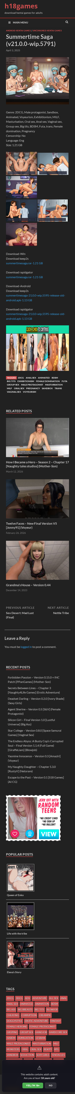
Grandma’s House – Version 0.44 (28, 585)
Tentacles (58, 1055)
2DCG (21, 377)
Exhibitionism (25, 381)
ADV (27, 998)
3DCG (19, 998)
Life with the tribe (17, 933)
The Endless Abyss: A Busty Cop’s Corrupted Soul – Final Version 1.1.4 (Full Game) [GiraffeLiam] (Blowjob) (35, 745)
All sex (53, 998)
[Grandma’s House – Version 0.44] (37, 581)
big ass (11, 1009)
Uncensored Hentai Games (47, 30)
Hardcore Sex (58, 1032)
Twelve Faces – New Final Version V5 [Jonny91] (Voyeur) (31, 525)
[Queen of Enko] (22, 891)
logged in (26, 646)
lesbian (40, 1037)
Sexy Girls (42, 1055)
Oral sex (19, 388)
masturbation (54, 384)
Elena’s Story (14, 972)
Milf (9, 388)
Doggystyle (14, 1020)
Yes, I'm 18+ (33, 1085)
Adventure (39, 998)
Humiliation (25, 1037)
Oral (25, 1049)
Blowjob (52, 1009)
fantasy (55, 1020)
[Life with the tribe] (22, 929)
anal (63, 998)
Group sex (13, 384)
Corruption (29, 1015)
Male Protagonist (32, 384)
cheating (13, 1015)
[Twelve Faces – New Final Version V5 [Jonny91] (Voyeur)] (37, 519)
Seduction (27, 1055)
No (50, 1085)
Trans (58, 388)
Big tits (11, 381)
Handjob (41, 1032)
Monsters (13, 1049)
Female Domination (48, 381)
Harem (11, 1037)
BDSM (55, 377)
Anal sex (31, 377)
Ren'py (48, 1049)
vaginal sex (14, 391)
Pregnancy (33, 388)
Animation (42, 1003)
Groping (12, 1032)
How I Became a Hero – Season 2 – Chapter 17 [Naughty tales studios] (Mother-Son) (37, 464)
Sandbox (47, 388)
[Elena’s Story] (22, 968)
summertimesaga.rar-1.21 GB (24, 263)
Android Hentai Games (18, 30)
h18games (21, 5)
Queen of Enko (15, 895)
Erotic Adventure (36, 1020)
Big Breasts (25, 1009)
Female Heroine (17, 1026)
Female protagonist (42, 1026)
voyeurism (29, 391)
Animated (44, 377)
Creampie (45, 1015)
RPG (56, 1049)
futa (64, 381)
